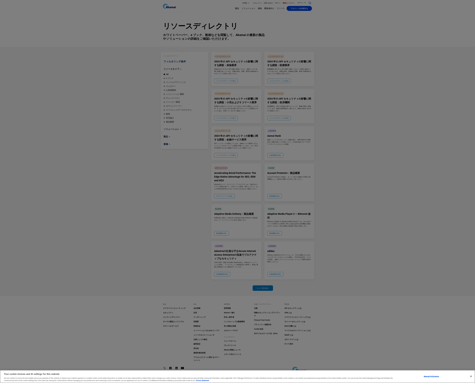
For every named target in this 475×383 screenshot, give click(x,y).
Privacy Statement (202, 380)
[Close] (471, 376)
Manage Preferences (431, 376)
